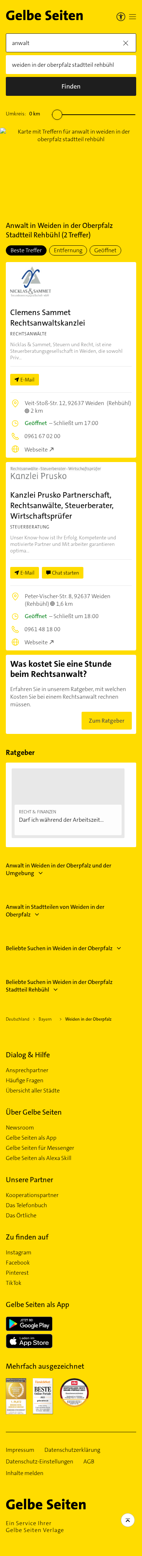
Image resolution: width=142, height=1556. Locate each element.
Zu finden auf (27, 1237)
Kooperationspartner (32, 1195)
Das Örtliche (21, 1215)
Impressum (20, 1450)
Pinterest (17, 1273)
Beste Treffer (26, 250)
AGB (88, 1461)
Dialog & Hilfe (28, 1054)
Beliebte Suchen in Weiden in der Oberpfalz (59, 948)
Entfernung (68, 250)
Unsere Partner (29, 1179)
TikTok (13, 1283)
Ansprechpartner (27, 1070)
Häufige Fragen (24, 1080)
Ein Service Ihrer (35, 1526)
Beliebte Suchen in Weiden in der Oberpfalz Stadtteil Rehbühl (59, 985)
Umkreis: (23, 113)
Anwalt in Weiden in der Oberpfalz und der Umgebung (58, 869)
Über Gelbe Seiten (34, 1112)
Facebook (18, 1262)
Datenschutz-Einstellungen (39, 1461)
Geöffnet (105, 250)
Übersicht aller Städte (33, 1090)
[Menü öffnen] (132, 16)
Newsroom (20, 1127)
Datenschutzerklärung (72, 1450)
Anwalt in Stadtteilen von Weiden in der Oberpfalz (55, 910)
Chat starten (65, 572)
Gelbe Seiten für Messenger (40, 1148)
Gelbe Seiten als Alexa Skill (38, 1158)
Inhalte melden (24, 1473)
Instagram (18, 1252)
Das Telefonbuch (26, 1205)
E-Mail (27, 379)
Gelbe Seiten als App (31, 1138)
